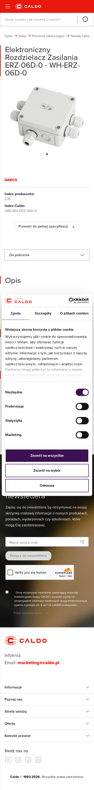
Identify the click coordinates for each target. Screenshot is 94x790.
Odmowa (47, 485)
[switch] (82, 406)
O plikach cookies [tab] (74, 313)
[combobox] (39, 19)
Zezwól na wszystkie (47, 455)
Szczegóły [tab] (43, 313)
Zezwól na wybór (47, 470)
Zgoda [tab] (15, 313)
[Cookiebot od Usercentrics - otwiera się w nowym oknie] (69, 301)
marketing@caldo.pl (38, 662)
